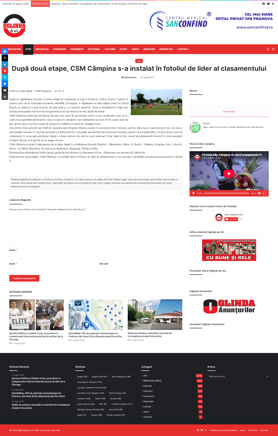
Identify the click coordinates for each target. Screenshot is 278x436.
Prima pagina (13, 49)
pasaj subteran (86, 404)
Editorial (94, 49)
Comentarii (229, 111)
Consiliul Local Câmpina (90, 393)
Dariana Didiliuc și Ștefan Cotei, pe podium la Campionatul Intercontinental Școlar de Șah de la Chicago (36, 336)
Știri (28, 49)
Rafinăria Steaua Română (90, 409)
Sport (123, 49)
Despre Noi (166, 49)
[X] (5, 58)
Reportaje (42, 49)
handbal (115, 398)
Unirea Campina (116, 415)
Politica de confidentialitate (223, 430)
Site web (103, 263)
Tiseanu (96, 415)
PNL (103, 404)
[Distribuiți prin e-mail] (5, 90)
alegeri (82, 376)
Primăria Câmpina (122, 404)
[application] (229, 173)
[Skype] (5, 77)
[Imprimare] (5, 96)
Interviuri (59, 49)
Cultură (110, 49)
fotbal (100, 398)
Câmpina (84, 398)
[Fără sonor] (259, 193)
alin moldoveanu (121, 376)
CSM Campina (117, 393)
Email (13, 263)
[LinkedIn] (5, 64)
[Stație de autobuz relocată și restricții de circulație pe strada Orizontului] (155, 314)
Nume (13, 250)
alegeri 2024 (99, 376)
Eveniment (77, 49)
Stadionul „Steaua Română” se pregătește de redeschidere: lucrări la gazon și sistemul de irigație (100, 3)
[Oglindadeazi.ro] (14, 26)
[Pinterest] (5, 71)
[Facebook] (5, 51)
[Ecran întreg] (264, 193)
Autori (243, 430)
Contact (183, 49)
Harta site (253, 430)
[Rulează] (193, 193)
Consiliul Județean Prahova (91, 387)
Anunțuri (149, 49)
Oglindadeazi (130, 77)
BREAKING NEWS (152, 380)
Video (135, 49)
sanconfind (116, 409)
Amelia (206, 123)
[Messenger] (5, 84)
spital (81, 415)
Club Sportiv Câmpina (89, 382)
